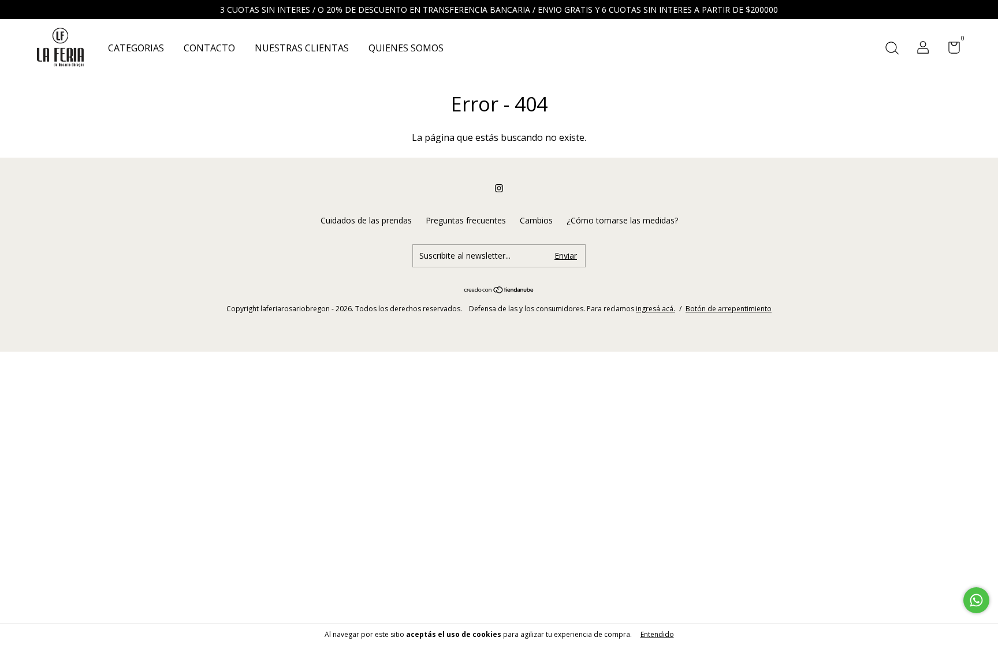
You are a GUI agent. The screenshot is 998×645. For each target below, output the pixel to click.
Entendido (657, 634)
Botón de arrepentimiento (729, 309)
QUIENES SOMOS (406, 48)
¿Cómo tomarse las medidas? (622, 220)
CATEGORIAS (136, 48)
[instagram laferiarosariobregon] (499, 188)
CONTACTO (209, 48)
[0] (950, 49)
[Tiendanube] (499, 290)
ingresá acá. (655, 309)
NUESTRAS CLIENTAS (302, 48)
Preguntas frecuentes (466, 220)
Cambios (536, 220)
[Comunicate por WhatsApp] (976, 600)
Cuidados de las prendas (366, 220)
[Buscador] (891, 49)
